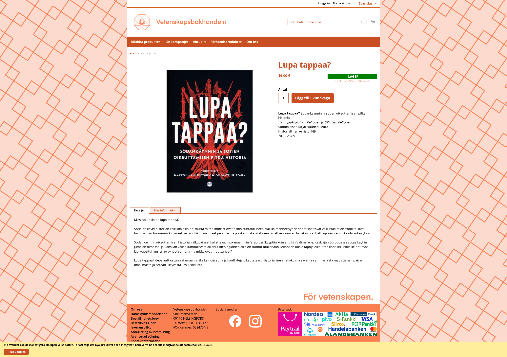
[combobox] (327, 22)
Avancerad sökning (145, 336)
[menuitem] (146, 42)
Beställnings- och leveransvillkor (143, 325)
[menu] (253, 42)
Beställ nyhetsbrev (145, 318)
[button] (369, 3)
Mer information (165, 210)
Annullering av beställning (150, 332)
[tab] (139, 210)
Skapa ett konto (344, 3)
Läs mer (207, 345)
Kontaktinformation (146, 341)
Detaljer (139, 210)
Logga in (324, 3)
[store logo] (180, 22)
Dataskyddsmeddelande (149, 314)
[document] (253, 349)
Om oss (136, 309)
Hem (132, 53)
